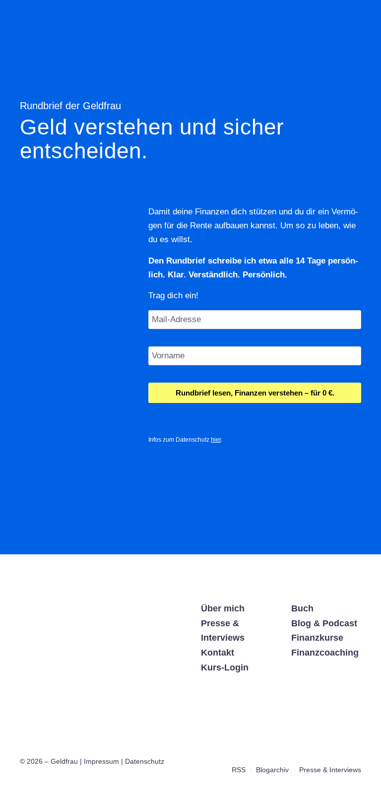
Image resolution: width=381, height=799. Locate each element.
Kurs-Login (225, 667)
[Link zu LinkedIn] (338, 759)
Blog (301, 623)
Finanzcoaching (325, 653)
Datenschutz (144, 761)
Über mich (223, 608)
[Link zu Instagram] (324, 759)
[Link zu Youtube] (353, 759)
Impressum (101, 761)
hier (216, 439)
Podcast (339, 623)
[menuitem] (239, 769)
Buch (302, 608)
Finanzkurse (317, 638)
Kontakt (217, 653)
